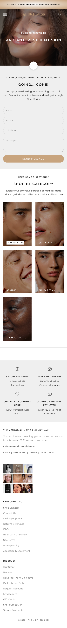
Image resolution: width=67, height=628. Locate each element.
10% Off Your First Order (33, 4)
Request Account (13, 588)
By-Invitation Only (13, 583)
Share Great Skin (12, 604)
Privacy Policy (11, 545)
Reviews (8, 572)
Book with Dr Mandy (15, 534)
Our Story (8, 567)
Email (7, 452)
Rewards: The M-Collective (18, 577)
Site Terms (9, 540)
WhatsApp (20, 452)
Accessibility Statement (16, 550)
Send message (33, 158)
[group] (33, 37)
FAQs (6, 529)
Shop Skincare (11, 507)
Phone (33, 452)
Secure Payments (13, 610)
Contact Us (9, 513)
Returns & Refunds (13, 523)
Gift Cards (9, 599)
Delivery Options (12, 518)
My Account (10, 594)
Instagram (47, 452)
